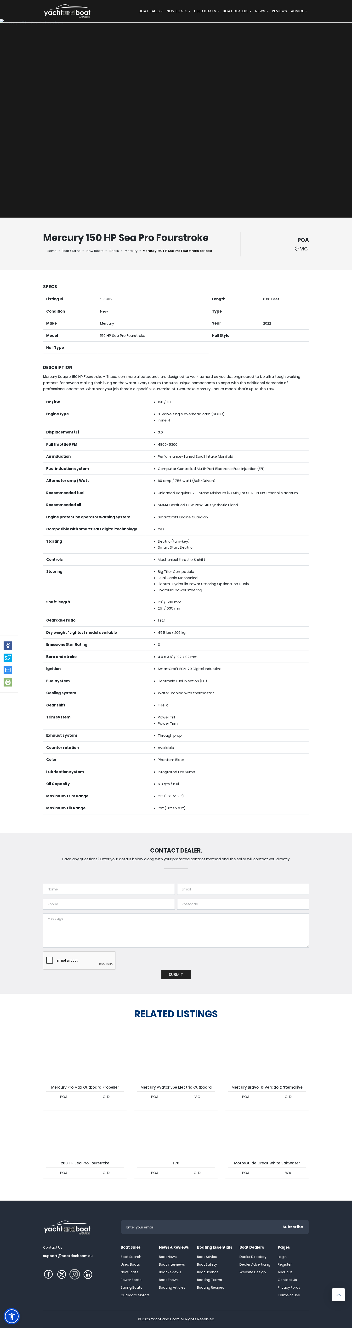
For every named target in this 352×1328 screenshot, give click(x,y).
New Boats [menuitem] (177, 11)
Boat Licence (208, 1272)
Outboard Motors (135, 1295)
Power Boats (131, 1279)
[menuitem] (162, 11)
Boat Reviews (170, 1272)
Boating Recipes (210, 1287)
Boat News (168, 1256)
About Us (285, 1272)
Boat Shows (169, 1279)
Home (52, 251)
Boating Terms (209, 1279)
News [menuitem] (260, 11)
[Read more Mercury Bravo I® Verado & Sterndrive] (267, 1057)
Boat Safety (207, 1264)
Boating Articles (172, 1287)
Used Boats (130, 1264)
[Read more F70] (176, 1133)
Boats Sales (71, 251)
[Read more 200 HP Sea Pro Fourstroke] (85, 1133)
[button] (8, 645)
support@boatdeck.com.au (68, 1255)
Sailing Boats (131, 1287)
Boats (114, 251)
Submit (176, 974)
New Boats (94, 251)
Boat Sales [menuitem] (149, 11)
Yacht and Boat (165, 1319)
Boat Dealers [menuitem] (236, 11)
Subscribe (293, 1227)
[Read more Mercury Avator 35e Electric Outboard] (176, 1057)
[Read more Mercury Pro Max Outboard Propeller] (85, 1057)
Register (285, 1264)
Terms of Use (289, 1295)
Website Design (252, 1272)
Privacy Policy (289, 1287)
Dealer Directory (253, 1256)
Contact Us (287, 1279)
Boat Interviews (172, 1264)
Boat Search (131, 1256)
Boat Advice (207, 1256)
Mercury (131, 251)
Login (282, 1256)
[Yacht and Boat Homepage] (67, 11)
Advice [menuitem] (297, 11)
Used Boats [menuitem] (205, 11)
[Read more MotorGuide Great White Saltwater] (267, 1133)
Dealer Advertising (254, 1264)
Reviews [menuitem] (279, 11)
